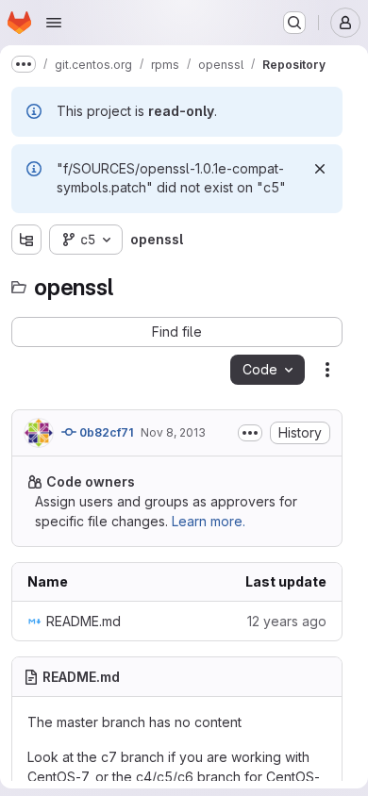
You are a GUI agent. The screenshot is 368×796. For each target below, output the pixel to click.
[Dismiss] (320, 169)
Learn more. (208, 521)
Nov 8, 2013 (173, 432)
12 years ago (286, 621)
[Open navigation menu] (54, 23)
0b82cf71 (104, 432)
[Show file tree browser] (26, 239)
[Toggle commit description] (250, 432)
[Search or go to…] (294, 22)
